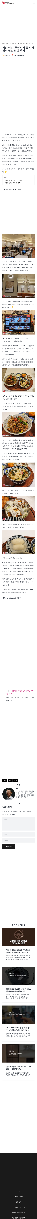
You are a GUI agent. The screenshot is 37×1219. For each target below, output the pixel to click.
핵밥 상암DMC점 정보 (13, 183)
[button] (34, 3)
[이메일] (9, 794)
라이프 (8, 43)
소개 (18, 1191)
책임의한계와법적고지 (18, 1218)
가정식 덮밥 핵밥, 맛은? (13, 180)
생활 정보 (14, 43)
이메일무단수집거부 (18, 1212)
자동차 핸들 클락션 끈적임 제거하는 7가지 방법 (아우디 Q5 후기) (18, 952)
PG (17, 789)
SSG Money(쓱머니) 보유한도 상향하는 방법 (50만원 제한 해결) (18, 1030)
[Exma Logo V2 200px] (8, 2)
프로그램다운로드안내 (18, 1207)
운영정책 (18, 1202)
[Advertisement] (18, 111)
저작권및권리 (18, 1196)
